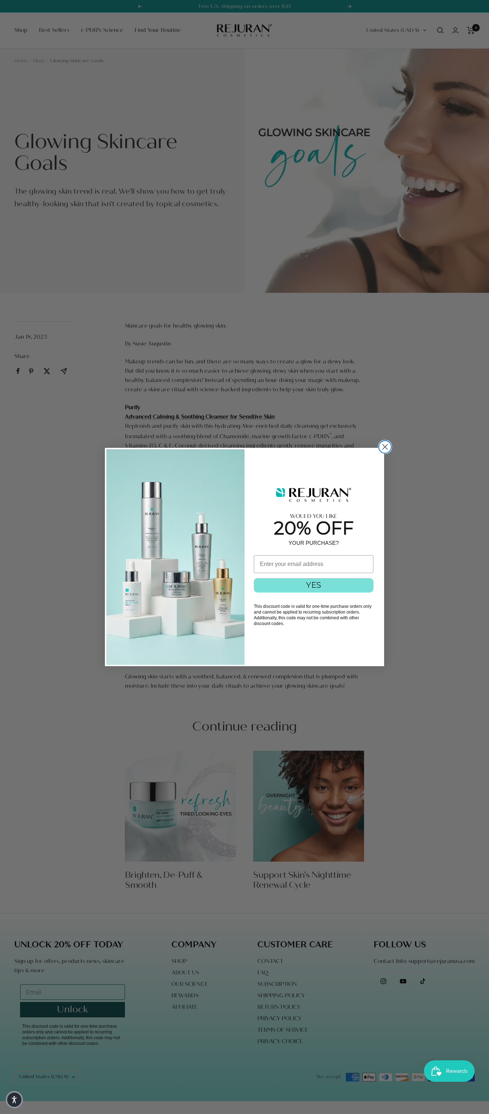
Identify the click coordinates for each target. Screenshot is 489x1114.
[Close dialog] (385, 447)
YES (313, 585)
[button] (14, 1099)
